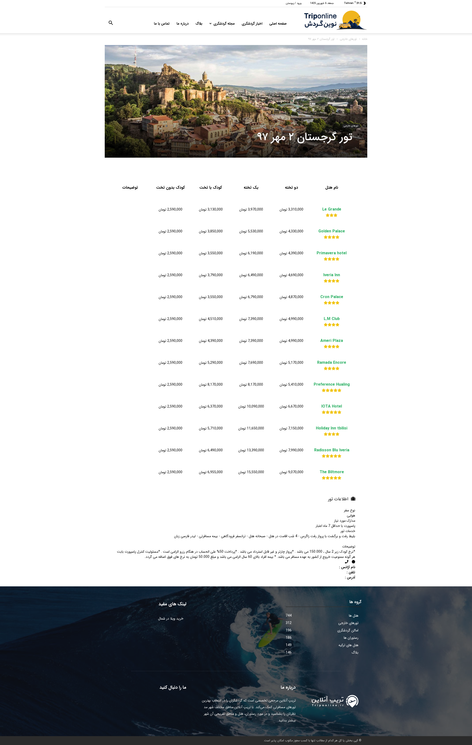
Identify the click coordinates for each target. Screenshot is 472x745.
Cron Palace (331, 297)
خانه (364, 39)
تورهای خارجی (348, 39)
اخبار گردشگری (252, 23)
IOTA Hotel (331, 407)
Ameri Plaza (331, 341)
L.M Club (332, 319)
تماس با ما (162, 23)
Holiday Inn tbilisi (331, 428)
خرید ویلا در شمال (170, 618)
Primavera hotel (332, 253)
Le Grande (331, 210)
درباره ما (183, 23)
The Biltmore (332, 472)
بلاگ (198, 23)
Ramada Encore (331, 363)
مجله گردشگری (224, 23)
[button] (111, 24)
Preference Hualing (332, 385)
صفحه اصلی (278, 23)
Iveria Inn (331, 275)
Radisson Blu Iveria (331, 450)
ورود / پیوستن (293, 3)
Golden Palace (331, 231)
